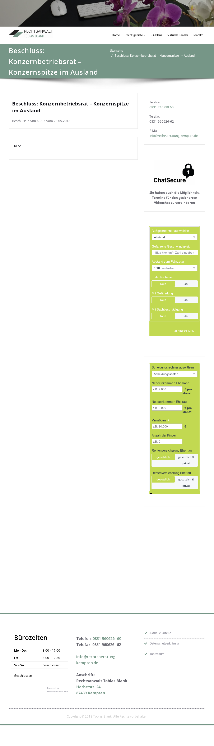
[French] (191, 671)
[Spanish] (202, 671)
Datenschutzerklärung (164, 643)
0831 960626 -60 (107, 638)
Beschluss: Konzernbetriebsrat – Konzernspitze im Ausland (155, 55)
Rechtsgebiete (134, 35)
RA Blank (156, 35)
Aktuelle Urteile (160, 633)
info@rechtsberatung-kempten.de (173, 136)
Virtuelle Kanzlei (177, 35)
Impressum (156, 654)
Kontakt (198, 35)
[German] (197, 671)
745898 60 (166, 107)
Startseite (116, 50)
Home (116, 35)
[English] (186, 671)
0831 (153, 107)
